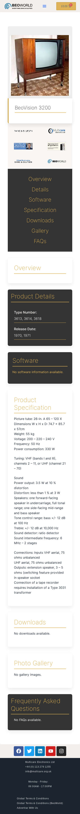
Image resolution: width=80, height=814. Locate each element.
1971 (27, 335)
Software (40, 199)
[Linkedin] (40, 751)
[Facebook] (18, 751)
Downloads (40, 220)
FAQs (40, 241)
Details (40, 189)
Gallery (40, 230)
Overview (40, 179)
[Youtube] (51, 751)
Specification (40, 210)
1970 (18, 335)
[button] (44, 6)
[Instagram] (61, 751)
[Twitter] (29, 751)
